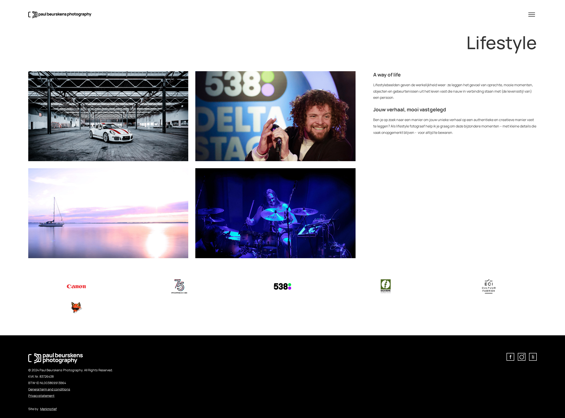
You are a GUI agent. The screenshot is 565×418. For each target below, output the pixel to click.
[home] (59, 14)
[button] (532, 14)
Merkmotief (48, 409)
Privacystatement (41, 396)
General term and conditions (49, 389)
